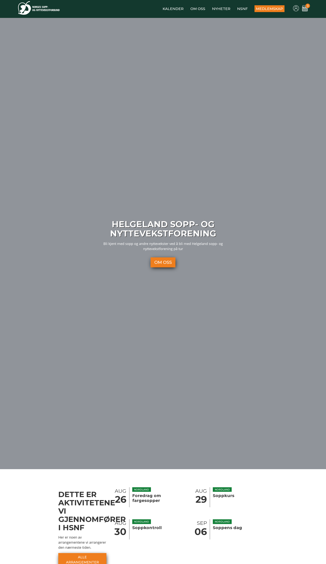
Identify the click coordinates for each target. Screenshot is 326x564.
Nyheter (221, 8)
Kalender (173, 8)
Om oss (197, 8)
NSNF (242, 8)
